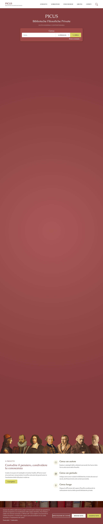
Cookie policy (14, 520)
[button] (96, 4)
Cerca (76, 35)
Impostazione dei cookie (61, 515)
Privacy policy (6, 520)
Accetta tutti (94, 515)
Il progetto (11, 481)
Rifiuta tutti (78, 515)
